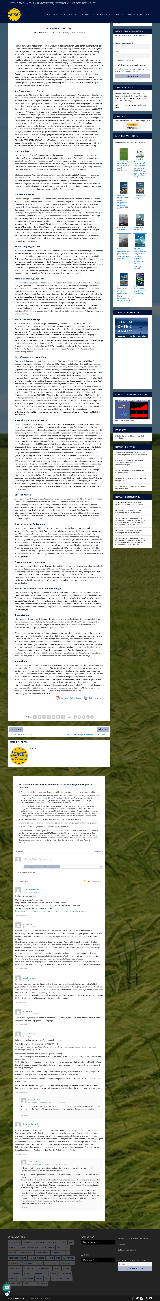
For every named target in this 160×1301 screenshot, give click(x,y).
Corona (12, 1247)
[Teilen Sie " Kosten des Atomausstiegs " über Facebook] (34, 717)
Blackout (53, 1242)
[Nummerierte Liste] (38, 866)
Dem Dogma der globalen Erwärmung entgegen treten (130, 487)
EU (68, 1253)
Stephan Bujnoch (44, 1164)
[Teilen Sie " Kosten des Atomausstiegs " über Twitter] (39, 717)
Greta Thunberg (36, 1258)
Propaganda (65, 1273)
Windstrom (42, 1284)
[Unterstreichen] (31, 866)
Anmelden (98, 851)
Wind (69, 1279)
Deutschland (48, 1247)
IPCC (58, 1258)
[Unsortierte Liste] (41, 866)
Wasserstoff (57, 1279)
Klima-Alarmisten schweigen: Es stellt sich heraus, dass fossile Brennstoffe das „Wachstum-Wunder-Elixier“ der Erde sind (130, 521)
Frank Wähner (43, 1103)
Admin (47, 32)
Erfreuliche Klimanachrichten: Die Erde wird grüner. (130, 479)
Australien (40, 1242)
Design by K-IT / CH (21, 1298)
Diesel (59, 1247)
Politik (53, 1273)
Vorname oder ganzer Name (126, 43)
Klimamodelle (67, 1263)
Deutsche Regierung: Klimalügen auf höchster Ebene (129, 471)
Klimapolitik (15, 1268)
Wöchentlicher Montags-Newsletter (132, 65)
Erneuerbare (57, 1253)
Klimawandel (45, 1268)
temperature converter (124, 421)
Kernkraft (28, 1263)
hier (52, 693)
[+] (58, 866)
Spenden (118, 15)
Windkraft (28, 1284)
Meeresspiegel (40, 1273)
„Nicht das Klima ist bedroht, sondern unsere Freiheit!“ (52, 3)
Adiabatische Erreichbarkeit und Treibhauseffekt (129, 503)
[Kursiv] (28, 866)
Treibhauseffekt (26, 1279)
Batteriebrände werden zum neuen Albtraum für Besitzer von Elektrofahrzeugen (129, 462)
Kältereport (15, 1273)
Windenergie (15, 1284)
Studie (67, 140)
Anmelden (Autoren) (138, 15)
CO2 (71, 1242)
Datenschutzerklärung (127, 1250)
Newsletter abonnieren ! (27, 873)
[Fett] (25, 866)
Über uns (50, 15)
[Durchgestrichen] (35, 866)
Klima (39, 1263)
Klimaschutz (29, 1268)
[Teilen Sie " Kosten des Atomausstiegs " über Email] (58, 717)
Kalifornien (68, 1258)
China (63, 1242)
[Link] (51, 866)
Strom (12, 1279)
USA (47, 1279)
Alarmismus (14, 1242)
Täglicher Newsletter (126, 61)
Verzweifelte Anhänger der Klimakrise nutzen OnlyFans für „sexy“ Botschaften (131, 453)
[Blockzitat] (45, 866)
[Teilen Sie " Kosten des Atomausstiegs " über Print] (63, 717)
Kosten (66, 1268)
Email (117, 52)
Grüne (50, 1258)
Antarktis (27, 1242)
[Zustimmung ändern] (7, 1293)
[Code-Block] (48, 866)
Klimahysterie (51, 1263)
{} (54, 866)
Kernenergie (14, 1263)
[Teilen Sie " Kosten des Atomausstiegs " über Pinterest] (49, 717)
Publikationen (69, 15)
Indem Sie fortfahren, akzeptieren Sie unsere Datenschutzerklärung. (131, 70)
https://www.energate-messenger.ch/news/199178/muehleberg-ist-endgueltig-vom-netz (51, 911)
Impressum (122, 1244)
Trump (39, 1279)
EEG (67, 1247)
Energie (67, 32)
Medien (27, 1273)
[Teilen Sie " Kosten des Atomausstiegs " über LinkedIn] (53, 717)
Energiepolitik (26, 1253)
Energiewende (42, 1253)
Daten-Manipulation (29, 1247)
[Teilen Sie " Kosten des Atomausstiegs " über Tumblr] (44, 717)
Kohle (57, 1268)
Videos (85, 15)
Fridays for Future (17, 1258)
